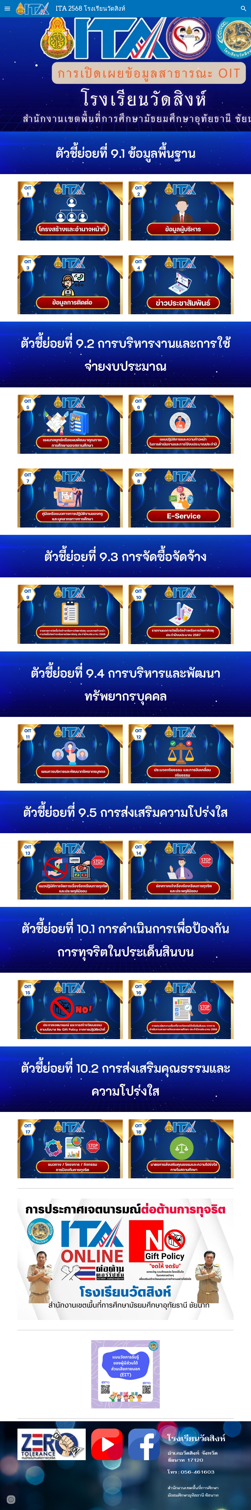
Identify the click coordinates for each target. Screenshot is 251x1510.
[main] (125, 153)
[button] (7, 8)
